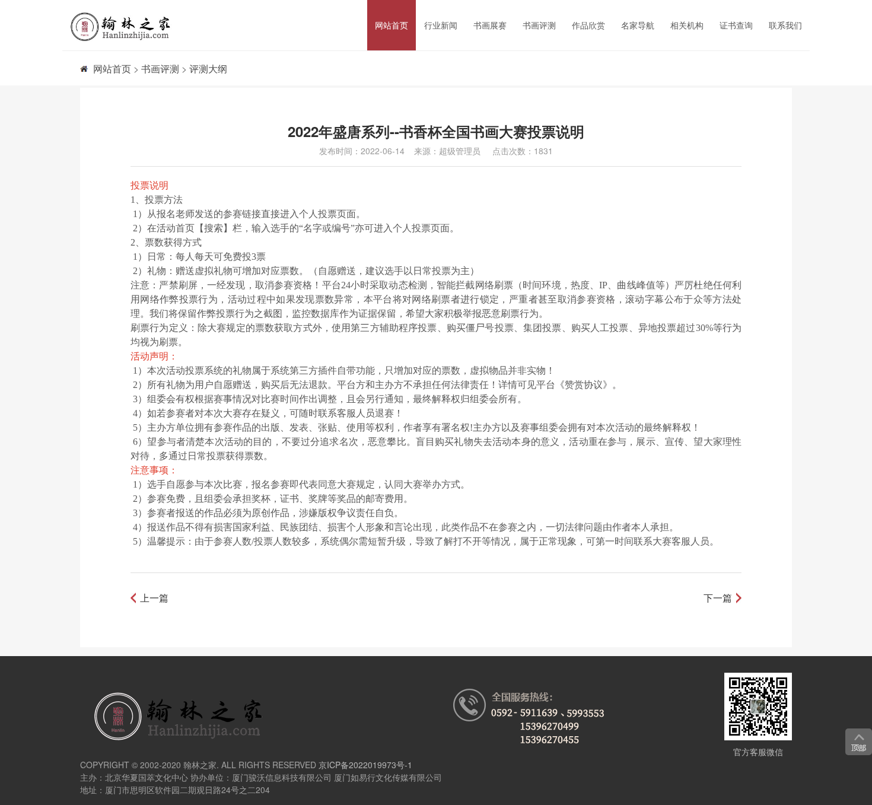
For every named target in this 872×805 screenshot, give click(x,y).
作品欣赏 (588, 25)
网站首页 (391, 25)
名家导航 (637, 25)
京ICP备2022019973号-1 (365, 765)
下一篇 (718, 597)
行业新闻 (440, 25)
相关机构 (687, 25)
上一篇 (154, 597)
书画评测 (539, 25)
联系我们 (785, 25)
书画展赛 (490, 25)
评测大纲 (208, 68)
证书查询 (736, 25)
